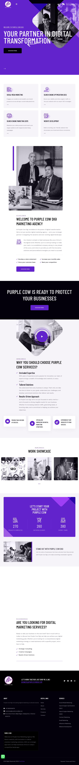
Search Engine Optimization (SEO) (55, 95)
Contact (43, 715)
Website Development (65, 726)
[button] (5, 68)
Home (42, 702)
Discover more (12, 54)
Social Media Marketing (15, 95)
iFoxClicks (22, 761)
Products (43, 712)
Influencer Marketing (65, 723)
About (42, 706)
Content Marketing (64, 717)
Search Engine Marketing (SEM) (17, 121)
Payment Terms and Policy (68, 761)
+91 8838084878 (70, 4)
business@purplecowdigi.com (31, 682)
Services (43, 709)
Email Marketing (63, 720)
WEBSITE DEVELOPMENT (51, 121)
